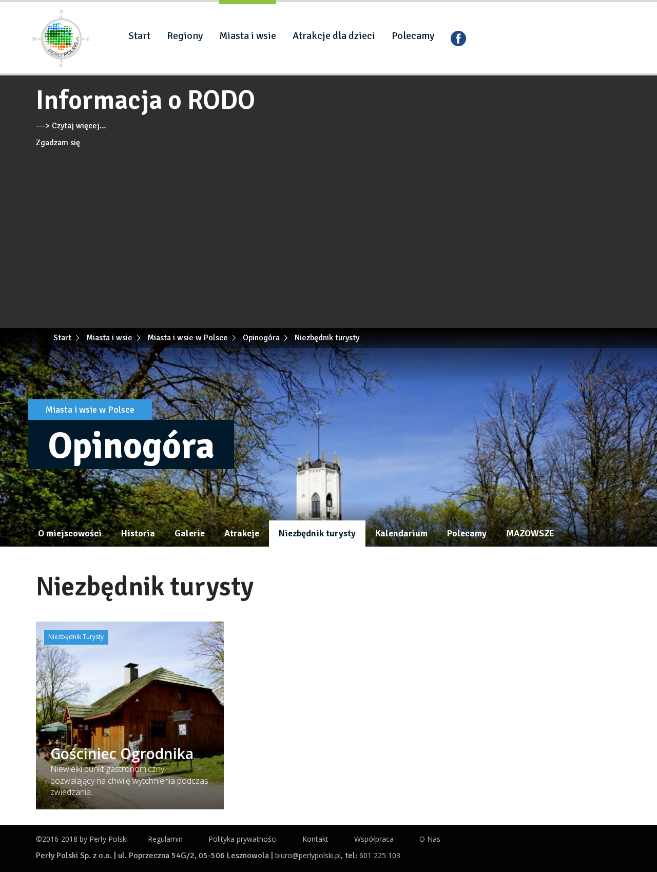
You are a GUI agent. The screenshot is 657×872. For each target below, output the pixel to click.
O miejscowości (70, 533)
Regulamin (165, 839)
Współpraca (374, 839)
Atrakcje (241, 533)
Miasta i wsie (247, 35)
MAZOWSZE (530, 533)
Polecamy (413, 35)
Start (139, 35)
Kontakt (315, 839)
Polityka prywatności (242, 839)
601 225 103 (379, 855)
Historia (138, 533)
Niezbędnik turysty (317, 533)
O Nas (429, 839)
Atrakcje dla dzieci (334, 35)
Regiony (185, 35)
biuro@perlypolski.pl (308, 855)
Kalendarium (401, 533)
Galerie (190, 533)
